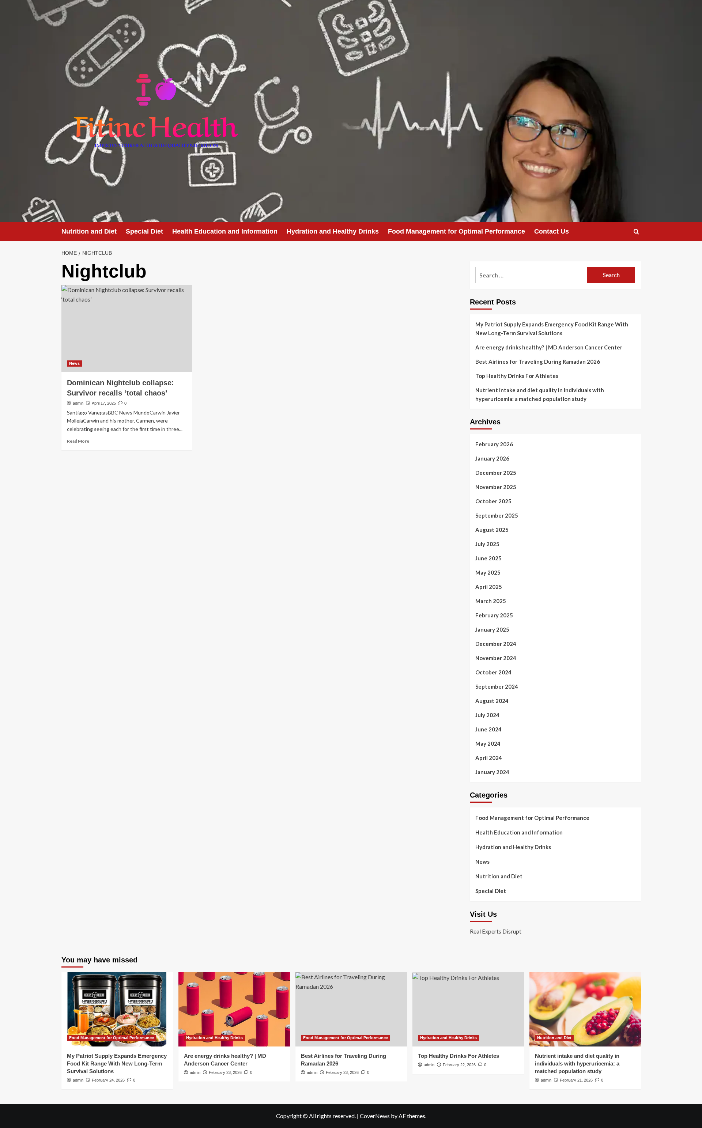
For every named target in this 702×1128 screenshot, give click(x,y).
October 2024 (493, 672)
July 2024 (487, 715)
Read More (78, 441)
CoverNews (375, 1115)
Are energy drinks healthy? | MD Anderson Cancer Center (548, 347)
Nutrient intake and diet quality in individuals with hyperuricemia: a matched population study (539, 394)
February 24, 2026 (108, 1080)
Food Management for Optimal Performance (456, 231)
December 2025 (495, 472)
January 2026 (492, 458)
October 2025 (493, 501)
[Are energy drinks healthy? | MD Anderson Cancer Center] (234, 1009)
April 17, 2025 (104, 403)
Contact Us (551, 231)
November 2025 (495, 487)
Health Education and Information (225, 231)
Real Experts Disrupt (495, 931)
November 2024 (495, 658)
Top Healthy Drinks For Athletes (516, 375)
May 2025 (488, 572)
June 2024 (488, 729)
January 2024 (492, 772)
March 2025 (490, 601)
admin (78, 403)
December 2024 (495, 643)
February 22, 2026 (459, 1065)
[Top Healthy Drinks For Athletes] (468, 1009)
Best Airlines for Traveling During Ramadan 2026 (537, 361)
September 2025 (496, 515)
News (74, 363)
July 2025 (487, 544)
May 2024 (488, 743)
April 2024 (488, 757)
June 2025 (488, 558)
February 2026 (494, 444)
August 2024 (492, 700)
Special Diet (144, 231)
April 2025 (488, 586)
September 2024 (496, 686)
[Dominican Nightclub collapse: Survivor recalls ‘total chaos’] (126, 328)
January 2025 (492, 629)
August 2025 (492, 529)
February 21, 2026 (576, 1080)
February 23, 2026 (225, 1072)
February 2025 (494, 615)
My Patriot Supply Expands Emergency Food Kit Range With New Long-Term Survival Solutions (551, 328)
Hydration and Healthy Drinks (333, 231)
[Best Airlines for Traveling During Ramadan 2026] (351, 1009)
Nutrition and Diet (89, 231)
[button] (636, 231)
